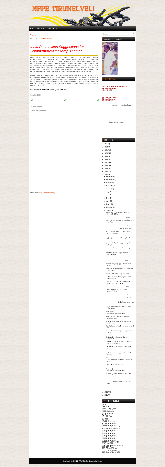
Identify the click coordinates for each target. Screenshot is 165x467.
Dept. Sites (52, 28)
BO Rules (105, 405)
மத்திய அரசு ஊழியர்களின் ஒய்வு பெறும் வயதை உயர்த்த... (118, 239)
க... (118, 294)
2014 (106, 171)
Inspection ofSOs (107, 413)
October (109, 183)
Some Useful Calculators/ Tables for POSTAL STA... (117, 213)
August (108, 189)
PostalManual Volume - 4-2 (111, 435)
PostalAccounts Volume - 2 (111, 428)
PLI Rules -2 (106, 415)
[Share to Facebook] (38, 95)
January (109, 210)
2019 (106, 156)
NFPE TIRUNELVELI (81, 461)
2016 (106, 165)
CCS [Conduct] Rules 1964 (111, 452)
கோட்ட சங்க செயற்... (120, 228)
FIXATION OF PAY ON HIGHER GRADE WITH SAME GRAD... (119, 342)
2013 (106, 174)
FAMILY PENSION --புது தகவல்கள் (117, 273)
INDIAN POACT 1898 (109, 408)
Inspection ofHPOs (108, 412)
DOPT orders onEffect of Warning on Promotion (112, 444)
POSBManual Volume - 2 (110, 423)
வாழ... (118, 217)
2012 (106, 392)
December (109, 176)
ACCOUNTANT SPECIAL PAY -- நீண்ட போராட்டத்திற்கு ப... (118, 232)
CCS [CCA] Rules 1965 (109, 450)
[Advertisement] (47, 177)
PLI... (118, 286)
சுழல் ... (118, 260)
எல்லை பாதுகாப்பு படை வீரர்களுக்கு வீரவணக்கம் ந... (116, 290)
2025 (106, 144)
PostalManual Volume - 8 (110, 440)
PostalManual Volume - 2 (110, 430)
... (117, 257)
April (108, 201)
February (109, 207)
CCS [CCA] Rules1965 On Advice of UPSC (110, 448)
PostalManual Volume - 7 (110, 438)
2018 (106, 159)
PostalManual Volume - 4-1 (111, 433)
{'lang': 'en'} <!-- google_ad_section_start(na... (116, 312)
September (110, 186)
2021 (106, 150)
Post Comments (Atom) (47, 193)
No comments (47, 38)
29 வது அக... (119, 297)
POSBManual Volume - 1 (110, 422)
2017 (106, 162)
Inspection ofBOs (107, 410)
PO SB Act (105, 418)
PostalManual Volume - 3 (110, 432)
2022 (106, 147)
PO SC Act (105, 420)
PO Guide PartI (107, 417)
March (108, 204)
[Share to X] (35, 95)
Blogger (99, 461)
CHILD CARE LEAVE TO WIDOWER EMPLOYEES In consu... (118, 282)
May (108, 198)
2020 (106, 153)
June (108, 195)
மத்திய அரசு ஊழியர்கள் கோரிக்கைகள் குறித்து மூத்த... (119, 359)
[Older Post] (98, 100)
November (109, 179)
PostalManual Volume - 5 (110, 437)
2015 (106, 168)
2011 (106, 395)
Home (31, 28)
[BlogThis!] (33, 95)
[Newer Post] (32, 100)
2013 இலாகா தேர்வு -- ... (120, 302)
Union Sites (41, 28)
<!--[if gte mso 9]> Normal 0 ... (116, 364)
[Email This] (31, 95)
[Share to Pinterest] (40, 95)
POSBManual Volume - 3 (110, 425)
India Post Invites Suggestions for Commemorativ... (117, 253)
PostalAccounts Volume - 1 (111, 427)
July (107, 192)
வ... (118, 225)
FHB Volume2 (106, 406)
